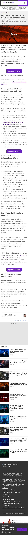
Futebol (5, 488)
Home (2, 12)
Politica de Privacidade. (6, 532)
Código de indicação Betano (12, 503)
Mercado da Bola (8, 490)
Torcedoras (6, 494)
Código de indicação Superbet (13, 508)
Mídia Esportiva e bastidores (12, 492)
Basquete (5, 496)
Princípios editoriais (17, 475)
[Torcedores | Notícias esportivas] (8, 3)
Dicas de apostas (8, 499)
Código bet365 (7, 506)
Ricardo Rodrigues (8, 314)
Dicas (7, 12)
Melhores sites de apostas (11, 501)
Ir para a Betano (14, 71)
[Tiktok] (5, 470)
